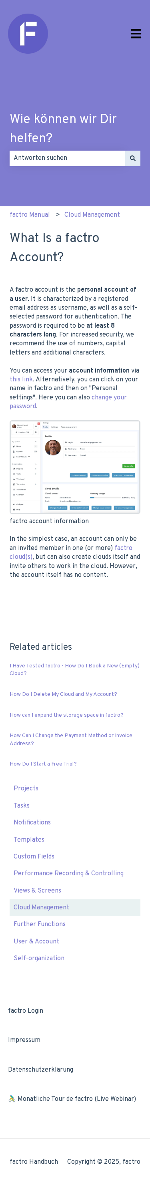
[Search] (132, 158)
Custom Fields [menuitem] (34, 857)
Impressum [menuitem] (24, 1040)
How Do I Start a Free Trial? (43, 764)
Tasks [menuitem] (22, 806)
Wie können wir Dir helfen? (63, 129)
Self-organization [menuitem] (39, 959)
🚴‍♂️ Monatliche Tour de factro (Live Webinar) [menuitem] (72, 1099)
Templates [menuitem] (29, 840)
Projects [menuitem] (26, 789)
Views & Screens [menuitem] (37, 891)
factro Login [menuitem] (25, 1011)
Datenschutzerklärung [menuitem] (40, 1070)
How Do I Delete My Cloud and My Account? (63, 694)
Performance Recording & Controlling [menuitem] (69, 874)
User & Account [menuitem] (36, 942)
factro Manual (30, 215)
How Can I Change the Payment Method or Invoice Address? (71, 739)
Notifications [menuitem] (32, 823)
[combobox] (67, 158)
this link (21, 380)
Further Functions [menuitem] (40, 925)
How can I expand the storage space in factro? (67, 715)
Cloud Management (92, 215)
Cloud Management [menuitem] (41, 908)
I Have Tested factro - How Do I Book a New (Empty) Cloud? (75, 670)
